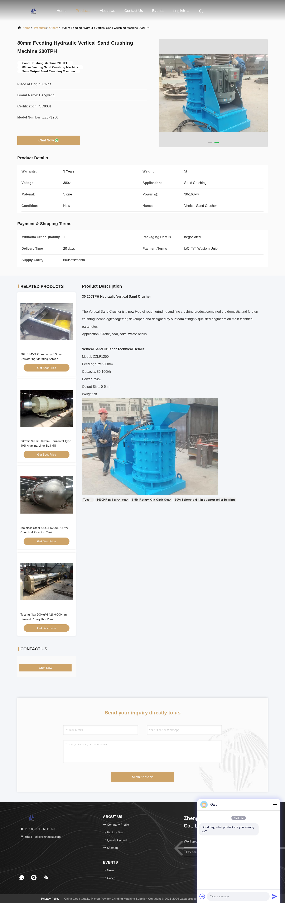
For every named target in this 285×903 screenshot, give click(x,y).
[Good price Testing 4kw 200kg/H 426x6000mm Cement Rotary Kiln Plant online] (46, 582)
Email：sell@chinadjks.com (42, 836)
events (158, 11)
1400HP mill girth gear (112, 499)
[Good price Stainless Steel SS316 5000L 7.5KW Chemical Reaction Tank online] (46, 495)
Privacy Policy (50, 898)
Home (62, 11)
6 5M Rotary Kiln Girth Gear (151, 499)
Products (83, 11)
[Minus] (274, 804)
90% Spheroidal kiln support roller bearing (205, 499)
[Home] (34, 10)
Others (53, 27)
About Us (107, 11)
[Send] (274, 896)
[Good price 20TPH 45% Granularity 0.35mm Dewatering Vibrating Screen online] (46, 321)
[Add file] (202, 896)
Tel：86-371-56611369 (39, 829)
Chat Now (46, 140)
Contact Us (133, 11)
